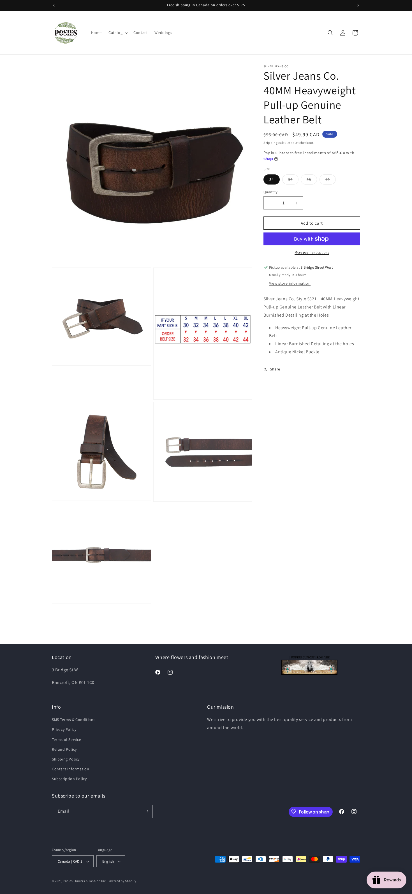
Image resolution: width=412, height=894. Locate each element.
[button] (117, 32)
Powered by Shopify (122, 881)
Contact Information (70, 768)
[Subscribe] (146, 811)
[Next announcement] (358, 5)
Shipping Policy (66, 759)
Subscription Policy (69, 779)
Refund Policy (64, 749)
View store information (290, 283)
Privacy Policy (64, 729)
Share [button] (275, 369)
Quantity (270, 192)
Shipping (270, 142)
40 (330, 181)
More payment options (312, 252)
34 (271, 179)
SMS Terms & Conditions (73, 719)
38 (312, 181)
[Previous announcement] (54, 5)
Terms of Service (66, 739)
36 (293, 181)
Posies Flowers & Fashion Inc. (85, 881)
